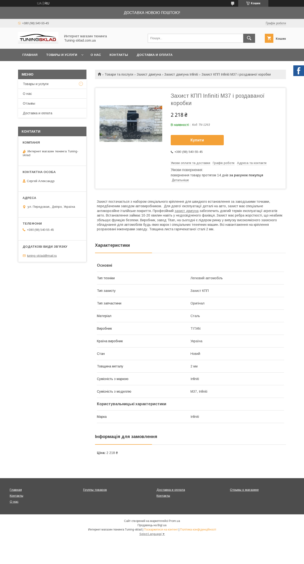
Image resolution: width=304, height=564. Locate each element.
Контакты (118, 55)
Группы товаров (95, 490)
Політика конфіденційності (198, 529)
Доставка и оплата (154, 55)
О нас (95, 55)
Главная (30, 55)
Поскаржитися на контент (161, 529)
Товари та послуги (118, 74)
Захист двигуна (149, 74)
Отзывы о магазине (244, 490)
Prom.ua (174, 521)
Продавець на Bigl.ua (152, 525)
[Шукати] (249, 38)
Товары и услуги (61, 55)
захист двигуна (187, 211)
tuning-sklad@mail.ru (42, 255)
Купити (197, 140)
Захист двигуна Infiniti (181, 74)
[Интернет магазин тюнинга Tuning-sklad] (38, 42)
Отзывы (29, 103)
